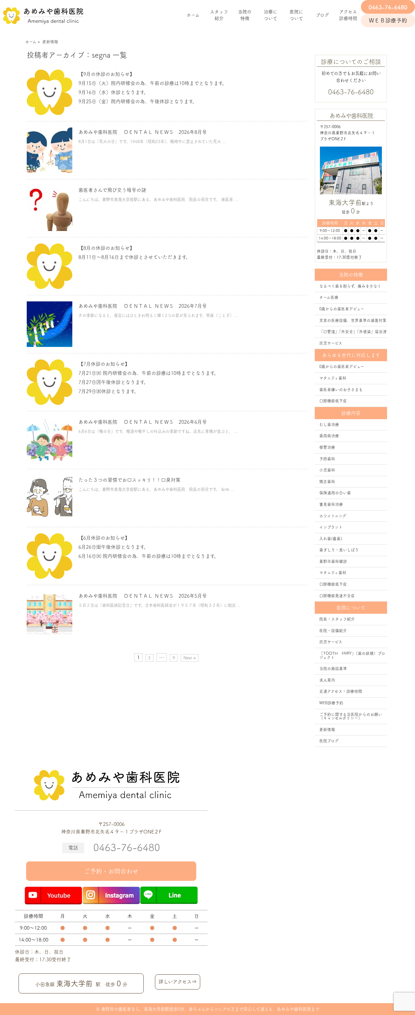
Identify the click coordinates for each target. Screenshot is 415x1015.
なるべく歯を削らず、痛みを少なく (350, 286)
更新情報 (327, 730)
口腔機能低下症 (333, 401)
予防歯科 (327, 459)
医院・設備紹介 (333, 631)
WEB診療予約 (331, 703)
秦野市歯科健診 (333, 561)
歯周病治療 (329, 436)
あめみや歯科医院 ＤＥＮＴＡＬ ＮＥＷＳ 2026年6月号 (142, 421)
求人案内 (327, 680)
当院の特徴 (245, 15)
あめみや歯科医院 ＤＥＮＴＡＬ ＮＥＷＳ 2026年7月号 (142, 306)
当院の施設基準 (333, 668)
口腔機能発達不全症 (337, 596)
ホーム (193, 15)
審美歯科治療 (331, 504)
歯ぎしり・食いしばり (339, 550)
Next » (189, 658)
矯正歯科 (327, 482)
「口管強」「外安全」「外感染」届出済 (353, 332)
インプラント (331, 527)
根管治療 (327, 447)
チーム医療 (328, 297)
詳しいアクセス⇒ (178, 981)
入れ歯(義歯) (330, 539)
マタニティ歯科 (332, 378)
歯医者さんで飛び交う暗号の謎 (112, 190)
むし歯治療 (329, 424)
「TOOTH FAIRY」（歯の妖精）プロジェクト (352, 655)
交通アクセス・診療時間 (340, 691)
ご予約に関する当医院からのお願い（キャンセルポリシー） (350, 716)
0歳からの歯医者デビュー (341, 309)
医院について (296, 15)
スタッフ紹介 (219, 15)
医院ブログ (329, 741)
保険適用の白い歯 (335, 493)
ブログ (322, 15)
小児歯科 (327, 470)
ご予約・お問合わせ (111, 871)
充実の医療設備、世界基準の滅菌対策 (352, 320)
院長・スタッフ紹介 (337, 619)
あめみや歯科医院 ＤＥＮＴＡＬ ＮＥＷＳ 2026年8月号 (142, 132)
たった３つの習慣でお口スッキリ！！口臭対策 (129, 479)
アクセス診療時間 (348, 15)
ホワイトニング (332, 516)
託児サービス (330, 343)
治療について (270, 15)
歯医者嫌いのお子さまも (341, 390)
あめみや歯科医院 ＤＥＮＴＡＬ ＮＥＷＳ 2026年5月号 (142, 595)
